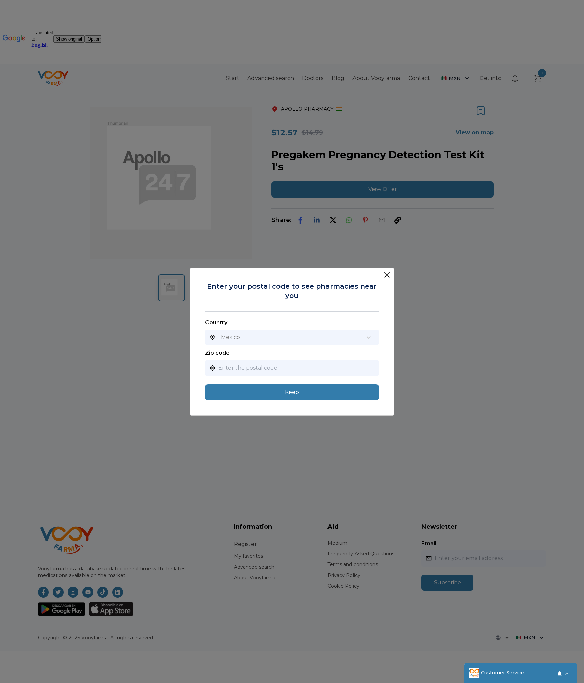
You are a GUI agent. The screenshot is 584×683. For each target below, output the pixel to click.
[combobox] (221, 337)
